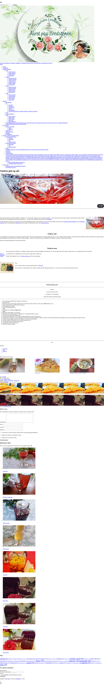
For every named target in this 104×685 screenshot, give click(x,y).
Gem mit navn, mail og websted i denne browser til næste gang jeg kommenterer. (20, 432)
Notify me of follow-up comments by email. (11, 435)
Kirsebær (62, 661)
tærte (93, 662)
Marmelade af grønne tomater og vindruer (78, 373)
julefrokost (4, 661)
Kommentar (3, 422)
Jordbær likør (5, 471)
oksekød (93, 661)
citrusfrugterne (31, 658)
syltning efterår (76, 662)
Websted (2, 429)
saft (2, 379)
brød (20, 658)
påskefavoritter (5, 663)
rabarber (30, 663)
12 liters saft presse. (25, 256)
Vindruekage (49, 219)
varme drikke (98, 662)
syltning (69, 662)
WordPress (18, 678)
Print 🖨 (100, 205)
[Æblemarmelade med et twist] (16, 365)
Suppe (57, 662)
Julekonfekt (24, 661)
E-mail (2, 427)
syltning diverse (7, 379)
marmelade (85, 661)
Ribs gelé (18, 222)
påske (98, 661)
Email (1, 673)
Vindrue (5, 380)
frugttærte (54, 658)
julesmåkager (32, 661)
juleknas (17, 661)
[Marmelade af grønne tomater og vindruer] (86, 365)
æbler (3, 665)
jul (98, 658)
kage (40, 661)
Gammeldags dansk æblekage (69, 221)
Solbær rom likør (6, 652)
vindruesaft (16, 380)
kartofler (56, 661)
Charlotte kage (9, 394)
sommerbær (50, 663)
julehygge (11, 661)
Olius (8, 678)
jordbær (93, 658)
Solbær (43, 662)
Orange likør (5, 574)
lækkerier (74, 661)
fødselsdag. (61, 658)
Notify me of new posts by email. (9, 437)
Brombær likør (8, 406)
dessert (38, 658)
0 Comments (5, 382)
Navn (1, 424)
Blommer (11, 658)
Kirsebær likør (5, 626)
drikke (43, 658)
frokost (48, 658)
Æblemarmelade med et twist (6, 373)
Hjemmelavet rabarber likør (8, 497)
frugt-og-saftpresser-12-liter (2, 255)
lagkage (67, 661)
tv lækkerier (85, 663)
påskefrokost (14, 663)
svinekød (62, 663)
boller (16, 658)
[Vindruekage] (51, 365)
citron (25, 658)
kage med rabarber (49, 661)
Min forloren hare (45, 222)
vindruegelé (10, 380)
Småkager (38, 662)
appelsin (4, 658)
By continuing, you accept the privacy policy (11, 675)
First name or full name (5, 671)
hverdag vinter (77, 659)
